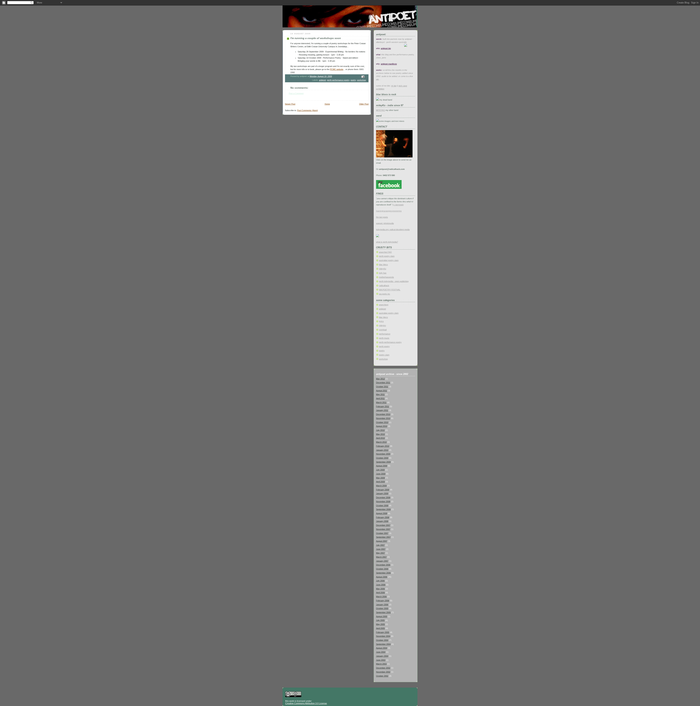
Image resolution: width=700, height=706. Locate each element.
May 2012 (380, 379)
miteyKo (382, 269)
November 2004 (383, 636)
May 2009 (380, 478)
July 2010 (380, 430)
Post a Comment (296, 93)
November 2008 (383, 501)
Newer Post (290, 104)
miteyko (382, 325)
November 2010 (383, 418)
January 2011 (382, 410)
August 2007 (381, 541)
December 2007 (383, 525)
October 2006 (382, 569)
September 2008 (383, 509)
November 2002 (383, 672)
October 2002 (382, 676)
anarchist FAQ (385, 252)
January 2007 (382, 561)
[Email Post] (362, 76)
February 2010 (382, 446)
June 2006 (380, 585)
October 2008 (382, 505)
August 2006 (381, 577)
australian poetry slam (388, 260)
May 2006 (380, 589)
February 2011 (382, 406)
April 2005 (380, 628)
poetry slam (384, 355)
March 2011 (381, 402)
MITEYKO (380, 110)
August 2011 (381, 390)
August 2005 (381, 616)
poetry (353, 80)
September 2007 (383, 537)
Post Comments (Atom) (307, 110)
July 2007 (380, 545)
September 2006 (383, 573)
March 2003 (381, 664)
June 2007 (380, 549)
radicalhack (384, 285)
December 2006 (383, 565)
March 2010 (381, 442)
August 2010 (381, 426)
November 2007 (383, 529)
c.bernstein (399, 205)
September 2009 (383, 462)
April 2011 (380, 398)
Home (327, 104)
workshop (361, 80)
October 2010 (382, 422)
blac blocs (383, 264)
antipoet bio (386, 48)
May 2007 (380, 553)
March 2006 (381, 596)
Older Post (364, 104)
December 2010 (383, 414)
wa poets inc (384, 294)
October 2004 (382, 640)
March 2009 (381, 486)
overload (383, 330)
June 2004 (380, 652)
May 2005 (380, 624)
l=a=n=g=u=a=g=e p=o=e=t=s (389, 211)
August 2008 (381, 513)
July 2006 (380, 581)
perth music (384, 338)
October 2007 (382, 533)
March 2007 (381, 557)
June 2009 (380, 474)
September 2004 (383, 644)
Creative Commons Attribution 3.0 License (306, 703)
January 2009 (382, 493)
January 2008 (382, 521)
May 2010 (380, 434)
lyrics (381, 321)
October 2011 (382, 386)
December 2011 (383, 382)
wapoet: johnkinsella (385, 223)
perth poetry (384, 346)
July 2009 (380, 470)
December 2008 (383, 497)
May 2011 (380, 394)
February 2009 (382, 490)
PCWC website (336, 69)
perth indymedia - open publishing (394, 281)
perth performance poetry (338, 80)
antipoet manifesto (389, 64)
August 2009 (381, 466)
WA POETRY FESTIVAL (389, 290)
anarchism (383, 305)
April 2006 (380, 592)
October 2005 (382, 608)
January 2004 (382, 656)
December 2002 (383, 668)
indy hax (382, 273)
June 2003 (380, 660)
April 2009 (380, 482)
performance (384, 334)
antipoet (322, 80)
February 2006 (382, 600)
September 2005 (383, 612)
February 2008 (382, 517)
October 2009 (382, 458)
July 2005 (380, 620)
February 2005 (382, 632)
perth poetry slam (386, 256)
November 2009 (383, 454)
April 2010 (380, 438)
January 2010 (382, 450)
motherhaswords (386, 277)
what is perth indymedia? (387, 242)
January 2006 (382, 604)
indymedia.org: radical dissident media (393, 229)
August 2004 (381, 648)
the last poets (382, 217)
